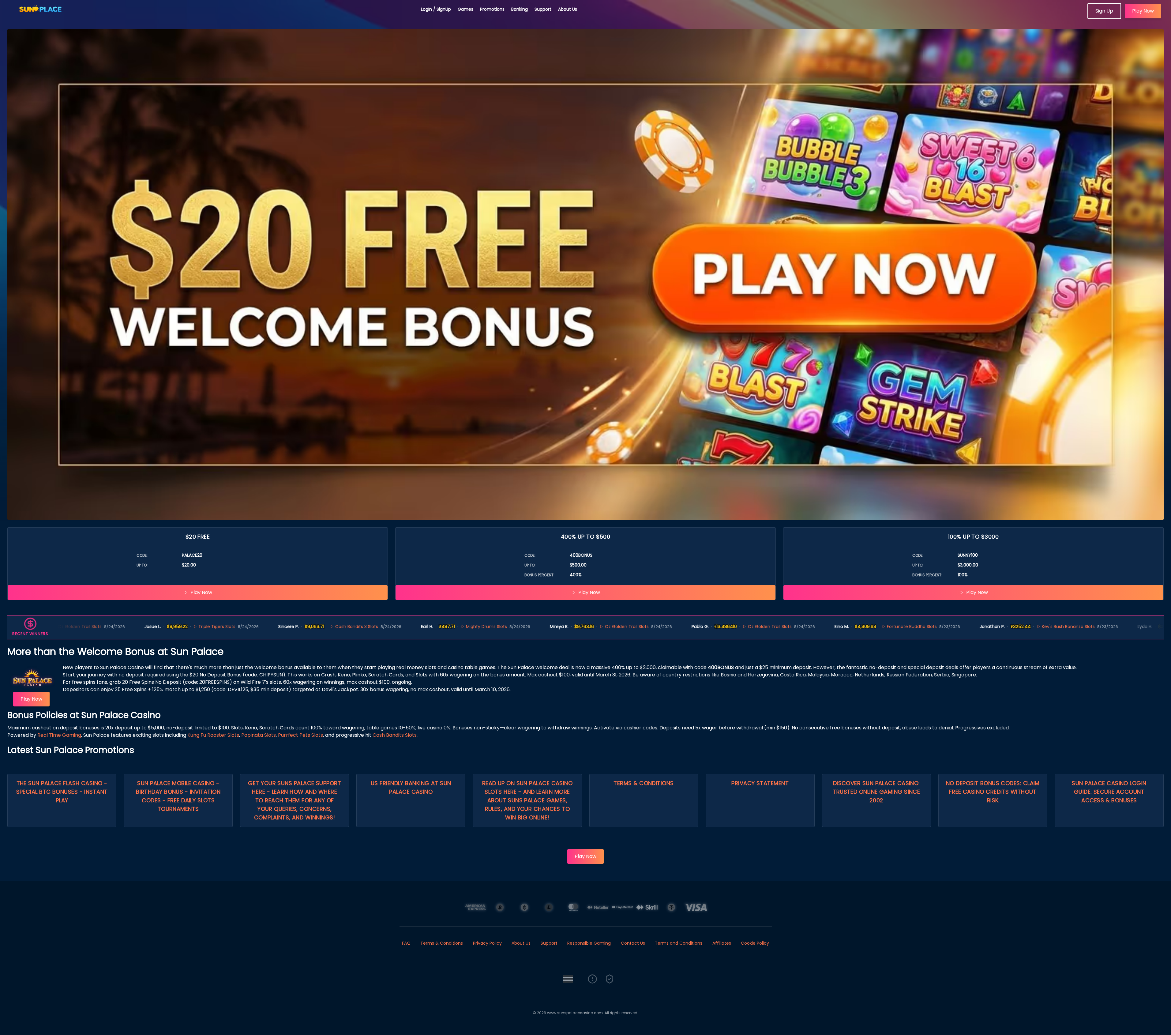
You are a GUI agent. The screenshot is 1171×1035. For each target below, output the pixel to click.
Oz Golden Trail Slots (535, 626)
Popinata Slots (258, 735)
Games (465, 9)
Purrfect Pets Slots (300, 735)
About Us (567, 9)
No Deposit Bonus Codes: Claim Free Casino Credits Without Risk (993, 791)
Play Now (1143, 10)
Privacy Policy (487, 943)
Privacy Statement (760, 783)
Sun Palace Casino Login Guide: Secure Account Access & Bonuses (1109, 791)
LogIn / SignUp (436, 9)
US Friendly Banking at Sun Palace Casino (411, 787)
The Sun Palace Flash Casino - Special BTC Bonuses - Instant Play (62, 791)
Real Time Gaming (59, 735)
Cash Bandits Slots (395, 735)
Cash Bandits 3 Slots (264, 626)
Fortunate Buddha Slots (820, 626)
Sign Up (1104, 10)
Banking (519, 9)
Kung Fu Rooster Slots (213, 735)
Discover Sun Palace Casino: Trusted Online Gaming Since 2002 (876, 791)
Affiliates (721, 943)
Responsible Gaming (589, 943)
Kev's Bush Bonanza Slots (976, 626)
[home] (210, 17)
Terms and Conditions (678, 943)
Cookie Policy (755, 943)
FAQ (406, 943)
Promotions (492, 9)
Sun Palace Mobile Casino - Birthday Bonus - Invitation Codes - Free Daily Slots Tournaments (178, 796)
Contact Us (633, 943)
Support (543, 9)
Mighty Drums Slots (394, 626)
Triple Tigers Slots (125, 626)
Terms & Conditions (644, 783)
